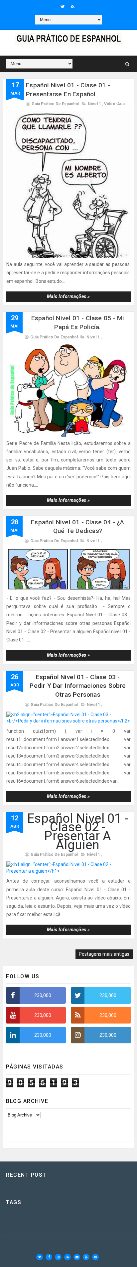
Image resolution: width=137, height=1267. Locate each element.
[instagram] (58, 1257)
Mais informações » (68, 296)
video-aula (114, 104)
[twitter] (63, 7)
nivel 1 (94, 104)
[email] (76, 1257)
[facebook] (49, 1257)
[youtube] (86, 1257)
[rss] (72, 7)
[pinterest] (95, 1257)
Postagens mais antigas (104, 954)
